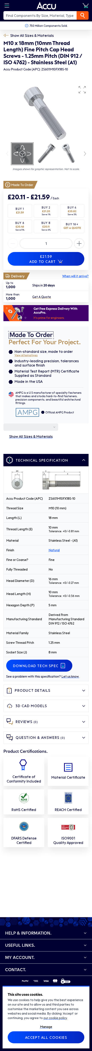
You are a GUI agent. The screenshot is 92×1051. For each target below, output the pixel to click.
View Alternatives (26, 355)
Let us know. (70, 676)
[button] (82, 89)
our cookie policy (55, 1018)
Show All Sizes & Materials (32, 35)
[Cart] (86, 6)
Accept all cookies (46, 1037)
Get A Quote (41, 297)
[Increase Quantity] (13, 243)
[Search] (83, 15)
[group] (46, 112)
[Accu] (46, 5)
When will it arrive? (75, 276)
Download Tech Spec (36, 665)
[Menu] (6, 5)
